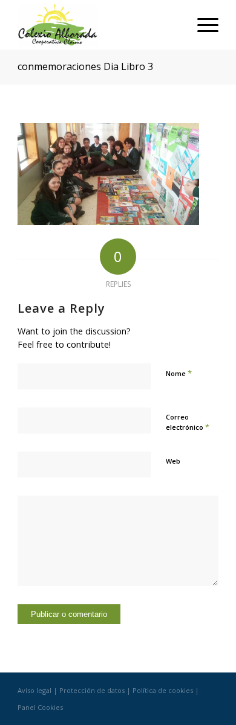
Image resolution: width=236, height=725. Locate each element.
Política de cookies (163, 690)
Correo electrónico (187, 422)
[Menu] (201, 25)
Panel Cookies (40, 707)
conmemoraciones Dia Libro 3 (85, 66)
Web (173, 460)
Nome (179, 373)
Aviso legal (34, 690)
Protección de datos (92, 690)
